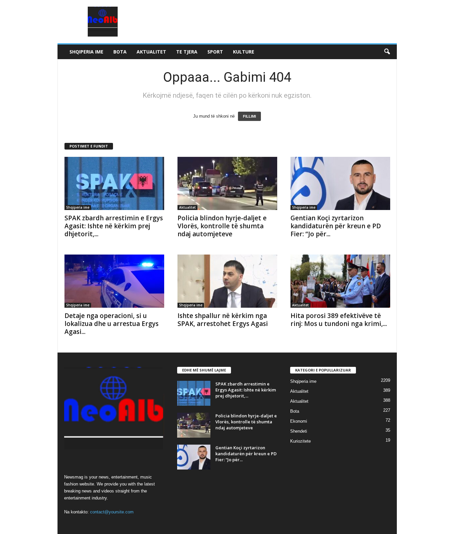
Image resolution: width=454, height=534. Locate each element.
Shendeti (298, 431)
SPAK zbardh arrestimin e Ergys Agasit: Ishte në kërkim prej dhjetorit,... (113, 226)
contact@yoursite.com (112, 511)
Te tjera (186, 52)
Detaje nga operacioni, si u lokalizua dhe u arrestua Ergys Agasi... (111, 323)
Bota (120, 52)
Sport (215, 52)
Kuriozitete (300, 441)
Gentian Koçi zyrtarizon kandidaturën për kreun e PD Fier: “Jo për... (335, 226)
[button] (387, 52)
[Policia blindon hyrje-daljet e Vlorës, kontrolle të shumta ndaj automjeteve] (227, 183)
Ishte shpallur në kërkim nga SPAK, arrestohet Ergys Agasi (222, 319)
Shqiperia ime (86, 52)
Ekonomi (298, 421)
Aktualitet (151, 52)
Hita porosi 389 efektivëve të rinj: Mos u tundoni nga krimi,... (338, 319)
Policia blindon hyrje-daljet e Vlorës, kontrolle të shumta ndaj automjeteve (222, 226)
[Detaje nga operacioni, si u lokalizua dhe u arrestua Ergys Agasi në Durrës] (114, 281)
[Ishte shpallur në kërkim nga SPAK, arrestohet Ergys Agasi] (227, 281)
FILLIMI (249, 116)
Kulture (243, 52)
